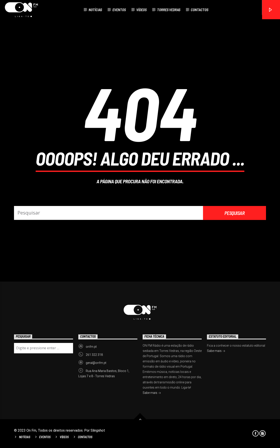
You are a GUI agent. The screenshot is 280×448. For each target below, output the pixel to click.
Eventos (119, 9)
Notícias (95, 9)
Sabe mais (150, 392)
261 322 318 (94, 354)
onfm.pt (91, 346)
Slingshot (98, 430)
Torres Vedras (168, 9)
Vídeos (141, 9)
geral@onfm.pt (96, 363)
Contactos (199, 9)
